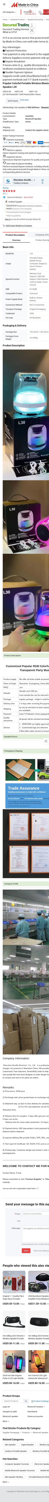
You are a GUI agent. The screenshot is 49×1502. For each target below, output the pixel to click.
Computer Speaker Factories (17, 1464)
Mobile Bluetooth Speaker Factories (20, 1470)
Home (5, 19)
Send (26, 1250)
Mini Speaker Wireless (14, 1477)
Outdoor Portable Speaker (16, 1451)
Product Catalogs (41, 1401)
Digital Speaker (27, 1444)
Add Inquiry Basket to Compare (19, 225)
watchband (32, 1411)
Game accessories (35, 1416)
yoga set (6, 1406)
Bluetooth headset (35, 1406)
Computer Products (17, 19)
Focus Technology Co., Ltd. (34, 1491)
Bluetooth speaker (10, 1416)
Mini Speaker (10, 1444)
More (5, 1482)
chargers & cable (10, 1411)
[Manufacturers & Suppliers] (24, 4)
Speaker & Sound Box (35, 19)
